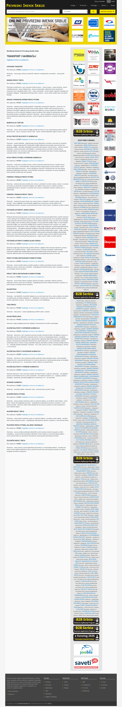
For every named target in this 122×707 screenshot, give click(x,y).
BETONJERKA (78, 501)
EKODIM (96, 313)
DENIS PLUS (90, 155)
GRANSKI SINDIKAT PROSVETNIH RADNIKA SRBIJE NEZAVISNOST (86, 382)
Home (113, 5)
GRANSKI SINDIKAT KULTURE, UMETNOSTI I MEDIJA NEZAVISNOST (87, 394)
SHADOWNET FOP (80, 523)
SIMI (76, 553)
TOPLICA (82, 263)
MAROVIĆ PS (87, 187)
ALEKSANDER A (94, 193)
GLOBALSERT (87, 249)
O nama (103, 682)
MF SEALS (90, 251)
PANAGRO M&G (93, 475)
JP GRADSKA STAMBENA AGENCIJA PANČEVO (85, 424)
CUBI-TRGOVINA (86, 585)
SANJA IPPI (91, 241)
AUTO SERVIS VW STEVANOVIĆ (83, 529)
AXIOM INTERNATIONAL (91, 219)
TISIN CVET (82, 199)
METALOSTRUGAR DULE (90, 525)
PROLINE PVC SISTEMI (91, 149)
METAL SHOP (94, 157)
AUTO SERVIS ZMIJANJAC (84, 440)
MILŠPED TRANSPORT (89, 410)
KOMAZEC (89, 255)
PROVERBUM (90, 481)
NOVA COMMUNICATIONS (90, 279)
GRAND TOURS (86, 161)
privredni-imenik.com (24, 703)
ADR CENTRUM (92, 543)
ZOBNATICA (91, 209)
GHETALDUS (83, 569)
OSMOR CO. (87, 147)
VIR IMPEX (79, 432)
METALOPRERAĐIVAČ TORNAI (89, 201)
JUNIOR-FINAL (85, 495)
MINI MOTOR (93, 225)
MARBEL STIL (80, 507)
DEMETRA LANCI (90, 613)
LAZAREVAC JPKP (87, 311)
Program (66, 685)
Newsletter (48, 694)
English (113, 1)
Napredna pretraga (107, 11)
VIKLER (76, 191)
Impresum (11, 694)
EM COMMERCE (85, 185)
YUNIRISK (89, 547)
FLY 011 (96, 485)
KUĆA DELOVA (94, 404)
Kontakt (103, 688)
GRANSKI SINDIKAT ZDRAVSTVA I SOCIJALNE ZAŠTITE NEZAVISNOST (87, 388)
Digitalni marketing (50, 697)
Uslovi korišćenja (13, 691)
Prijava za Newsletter (100, 1)
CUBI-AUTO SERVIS (86, 589)
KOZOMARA (78, 438)
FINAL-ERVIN (94, 517)
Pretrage (94, 5)
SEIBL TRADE (78, 169)
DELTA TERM (87, 217)
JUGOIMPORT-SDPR (87, 611)
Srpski (108, 1)
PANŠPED (90, 473)
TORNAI (96, 203)
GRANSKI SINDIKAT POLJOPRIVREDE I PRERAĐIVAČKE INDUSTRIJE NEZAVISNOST (87, 330)
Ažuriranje (48, 685)
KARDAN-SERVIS (84, 444)
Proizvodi (83, 5)
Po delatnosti (86, 685)
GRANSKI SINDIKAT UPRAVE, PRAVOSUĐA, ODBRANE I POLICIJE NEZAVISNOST (87, 342)
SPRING (76, 565)
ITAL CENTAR (87, 253)
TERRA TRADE (87, 145)
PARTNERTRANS (87, 541)
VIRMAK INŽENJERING (90, 275)
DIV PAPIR (82, 207)
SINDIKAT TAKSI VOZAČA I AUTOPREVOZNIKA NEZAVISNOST (86, 364)
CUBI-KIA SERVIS (86, 581)
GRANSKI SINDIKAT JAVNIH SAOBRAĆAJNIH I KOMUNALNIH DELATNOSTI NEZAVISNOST (86, 376)
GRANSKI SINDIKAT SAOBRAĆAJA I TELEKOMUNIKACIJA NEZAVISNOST (87, 370)
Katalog (66, 688)
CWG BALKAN (83, 269)
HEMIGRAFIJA (84, 545)
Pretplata (48, 682)
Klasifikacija (86, 691)
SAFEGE (91, 239)
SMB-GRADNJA (94, 163)
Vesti (46, 691)
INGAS (79, 301)
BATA (83, 539)
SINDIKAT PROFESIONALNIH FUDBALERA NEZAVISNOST (85, 354)
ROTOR (96, 191)
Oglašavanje (48, 688)
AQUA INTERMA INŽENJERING (88, 271)
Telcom (103, 5)
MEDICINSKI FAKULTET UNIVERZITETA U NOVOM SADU (86, 561)
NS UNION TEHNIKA (86, 450)
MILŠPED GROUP (79, 408)
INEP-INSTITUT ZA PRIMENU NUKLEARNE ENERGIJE (86, 428)
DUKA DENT (80, 609)
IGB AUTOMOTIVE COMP (88, 285)
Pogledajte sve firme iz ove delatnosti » (18, 60)
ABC (84, 682)
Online (66, 682)
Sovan (49, 703)
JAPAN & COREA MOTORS (83, 181)
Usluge (73, 5)
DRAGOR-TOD (92, 483)
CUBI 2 (90, 571)
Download (104, 685)
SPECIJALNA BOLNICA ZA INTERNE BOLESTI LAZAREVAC (86, 307)
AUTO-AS (92, 151)
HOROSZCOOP (94, 497)
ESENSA (82, 555)
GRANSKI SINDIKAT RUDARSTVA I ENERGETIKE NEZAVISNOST (87, 336)
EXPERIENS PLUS (92, 237)
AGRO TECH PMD (81, 515)
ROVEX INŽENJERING (92, 420)
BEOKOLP (90, 235)
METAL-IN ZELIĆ (90, 257)
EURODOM (94, 265)
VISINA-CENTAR (80, 448)
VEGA (82, 479)
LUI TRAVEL (87, 303)
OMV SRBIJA (78, 143)
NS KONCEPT (81, 557)
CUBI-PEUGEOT (91, 577)
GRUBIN (91, 418)
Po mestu (85, 688)
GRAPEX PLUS (93, 243)
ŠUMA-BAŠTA (92, 398)
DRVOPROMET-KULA (86, 434)
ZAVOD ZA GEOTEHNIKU (89, 533)
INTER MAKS (95, 509)
